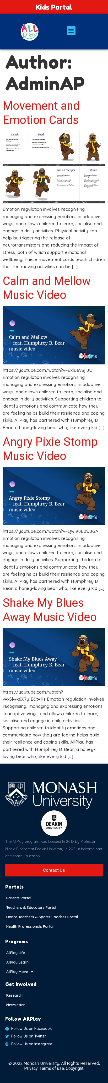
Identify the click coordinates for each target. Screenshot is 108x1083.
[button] (71, 30)
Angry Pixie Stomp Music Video (50, 449)
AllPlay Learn (17, 962)
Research (14, 995)
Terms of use (52, 1068)
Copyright (74, 1068)
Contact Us (54, 870)
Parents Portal (18, 898)
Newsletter (15, 1004)
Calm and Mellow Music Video (47, 288)
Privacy (31, 1068)
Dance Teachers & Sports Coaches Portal (42, 917)
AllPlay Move (17, 971)
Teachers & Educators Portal (31, 907)
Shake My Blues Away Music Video (50, 610)
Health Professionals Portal (29, 926)
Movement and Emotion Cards (41, 113)
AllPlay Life (15, 952)
